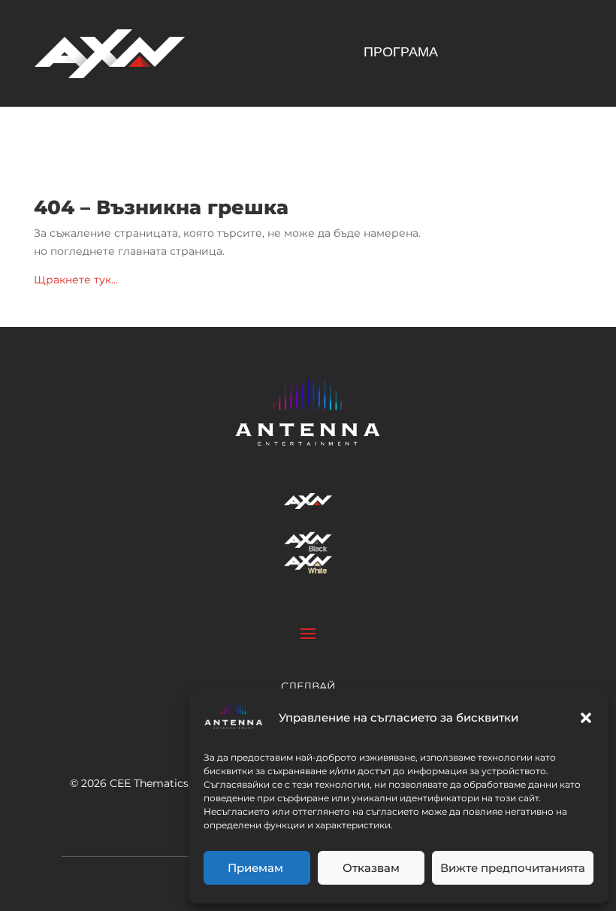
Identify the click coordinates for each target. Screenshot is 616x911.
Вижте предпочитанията (512, 868)
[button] (585, 717)
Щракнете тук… (76, 279)
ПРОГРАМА (401, 53)
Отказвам (371, 868)
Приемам (257, 868)
